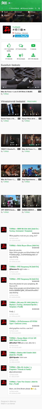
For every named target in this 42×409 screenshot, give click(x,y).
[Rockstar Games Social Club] (21, 29)
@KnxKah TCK (15, 343)
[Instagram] (19, 29)
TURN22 (16, 27)
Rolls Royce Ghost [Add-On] (28, 245)
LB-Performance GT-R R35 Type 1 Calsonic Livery (23, 322)
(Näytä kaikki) (32, 101)
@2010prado (14, 357)
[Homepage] (13, 29)
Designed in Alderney (8, 401)
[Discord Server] (24, 29)
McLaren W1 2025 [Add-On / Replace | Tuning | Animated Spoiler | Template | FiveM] (24, 304)
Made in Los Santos (8, 403)
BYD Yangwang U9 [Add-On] (28, 267)
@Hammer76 (14, 269)
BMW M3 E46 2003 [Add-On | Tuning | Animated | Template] (24, 230)
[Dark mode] (35, 8)
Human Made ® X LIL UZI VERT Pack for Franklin (22, 339)
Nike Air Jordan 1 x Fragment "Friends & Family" (20, 368)
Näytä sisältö (14, 238)
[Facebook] (16, 29)
